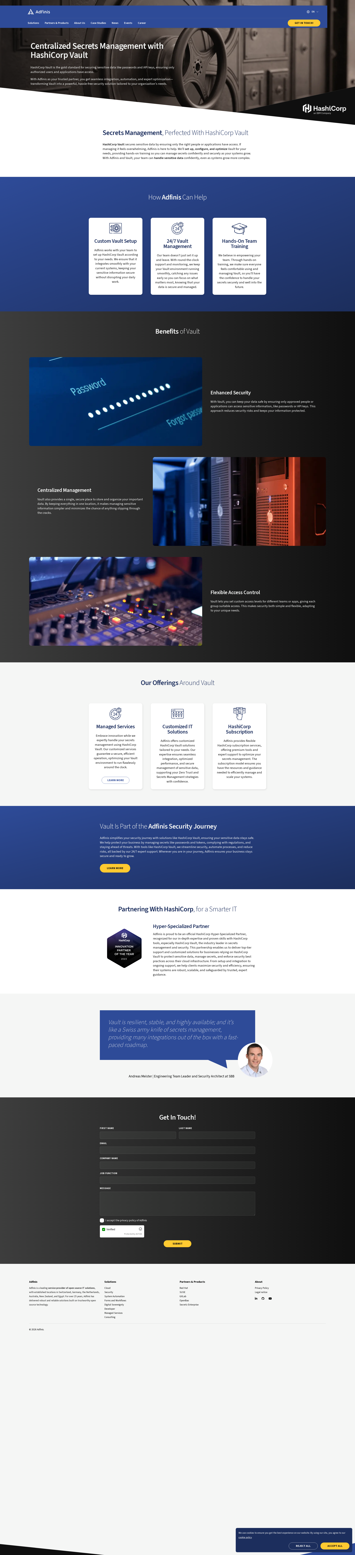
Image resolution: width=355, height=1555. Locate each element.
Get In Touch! (304, 23)
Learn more (115, 780)
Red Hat (184, 1288)
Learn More (115, 868)
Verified (110, 1229)
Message (105, 1188)
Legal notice (261, 1292)
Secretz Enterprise (189, 1304)
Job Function (108, 1173)
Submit (177, 1244)
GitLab (183, 1296)
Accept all (335, 1546)
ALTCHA (139, 1234)
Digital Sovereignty (114, 1304)
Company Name (109, 1158)
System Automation (114, 1296)
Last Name (185, 1128)
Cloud (107, 1288)
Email (103, 1143)
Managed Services (113, 1313)
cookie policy (245, 1537)
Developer (109, 1309)
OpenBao (184, 1300)
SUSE (182, 1292)
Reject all (303, 1546)
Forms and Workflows (115, 1300)
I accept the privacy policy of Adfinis (126, 1220)
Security (108, 1292)
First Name (107, 1128)
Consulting (109, 1317)
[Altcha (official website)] (140, 1230)
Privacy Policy (262, 1288)
